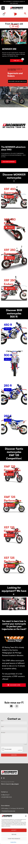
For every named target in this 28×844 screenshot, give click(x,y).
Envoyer (14, 758)
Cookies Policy (13, 842)
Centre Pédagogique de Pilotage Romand (11, 652)
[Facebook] (11, 709)
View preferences (14, 838)
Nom (2, 723)
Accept (14, 830)
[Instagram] (17, 709)
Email (2, 729)
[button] (26, 816)
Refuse (14, 834)
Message (3, 735)
